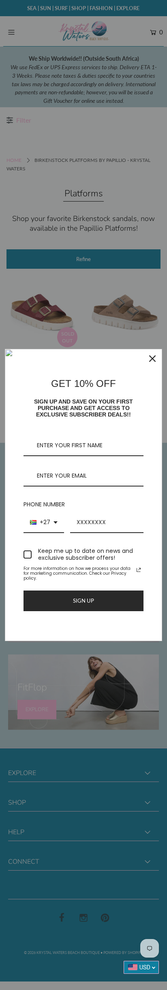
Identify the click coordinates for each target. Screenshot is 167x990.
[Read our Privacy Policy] (138, 570)
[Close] (152, 358)
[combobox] (44, 522)
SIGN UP (83, 600)
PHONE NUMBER (44, 504)
